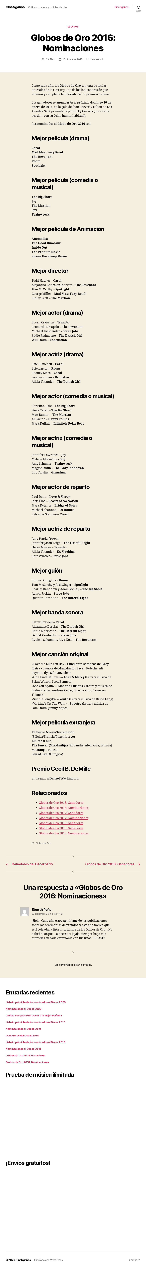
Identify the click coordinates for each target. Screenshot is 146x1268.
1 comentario (97, 59)
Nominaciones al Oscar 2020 (23, 1008)
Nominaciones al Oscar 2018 (23, 1048)
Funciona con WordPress (48, 1259)
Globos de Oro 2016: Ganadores (61, 823)
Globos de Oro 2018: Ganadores (61, 803)
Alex (52, 59)
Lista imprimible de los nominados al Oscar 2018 (35, 1042)
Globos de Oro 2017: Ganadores (61, 813)
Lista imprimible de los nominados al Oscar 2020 (36, 1002)
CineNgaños (15, 7)
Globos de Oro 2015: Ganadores (61, 828)
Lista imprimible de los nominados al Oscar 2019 (35, 1022)
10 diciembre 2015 (72, 59)
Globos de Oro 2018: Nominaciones (63, 808)
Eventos (73, 27)
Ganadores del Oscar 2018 (22, 1035)
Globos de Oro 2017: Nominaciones (63, 818)
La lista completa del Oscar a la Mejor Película (34, 1015)
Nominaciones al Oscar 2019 (23, 1028)
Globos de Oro (43, 843)
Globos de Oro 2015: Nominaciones (63, 833)
